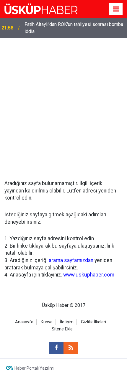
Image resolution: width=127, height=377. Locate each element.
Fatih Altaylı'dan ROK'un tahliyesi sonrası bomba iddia (74, 28)
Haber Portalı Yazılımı (34, 368)
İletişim (67, 322)
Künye (47, 322)
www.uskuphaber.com (88, 275)
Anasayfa (24, 322)
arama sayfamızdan (71, 260)
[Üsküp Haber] (41, 8)
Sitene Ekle (62, 329)
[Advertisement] (63, 104)
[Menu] (116, 9)
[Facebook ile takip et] (56, 348)
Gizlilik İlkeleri (93, 322)
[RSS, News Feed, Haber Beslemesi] (71, 348)
